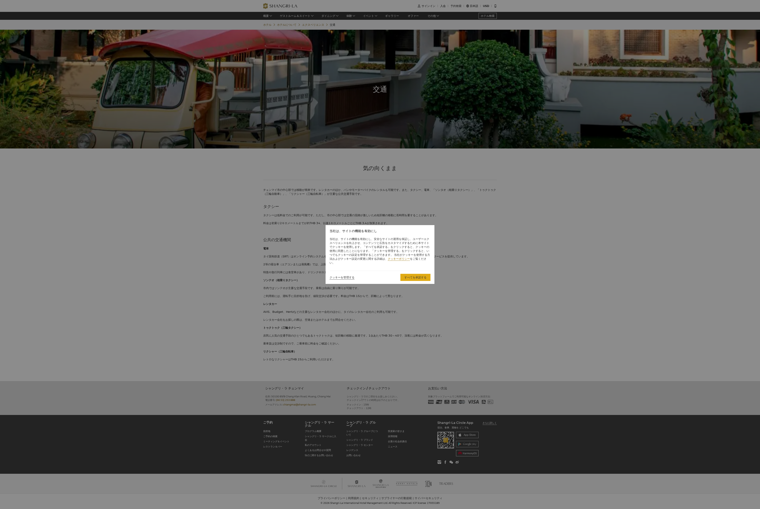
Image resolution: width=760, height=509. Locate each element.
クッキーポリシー (399, 259)
